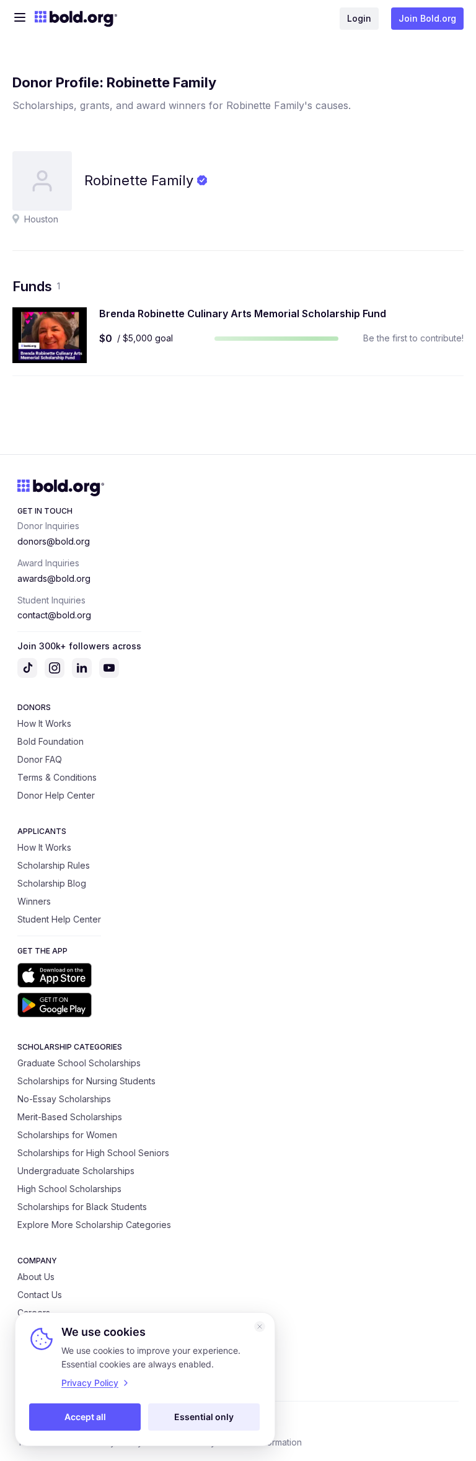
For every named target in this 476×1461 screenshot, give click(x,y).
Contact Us (39, 1294)
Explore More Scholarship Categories (94, 1224)
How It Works (44, 723)
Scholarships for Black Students (82, 1206)
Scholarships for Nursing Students (86, 1081)
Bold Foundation (50, 741)
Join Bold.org (427, 18)
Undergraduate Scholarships (75, 1170)
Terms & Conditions (57, 777)
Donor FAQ (39, 759)
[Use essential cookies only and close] (260, 1326)
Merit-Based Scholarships (69, 1117)
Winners (34, 901)
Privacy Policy (89, 1382)
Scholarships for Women (67, 1135)
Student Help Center (59, 919)
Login (359, 18)
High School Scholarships (69, 1188)
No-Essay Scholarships (64, 1099)
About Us (36, 1276)
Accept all (85, 1416)
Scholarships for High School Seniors (93, 1152)
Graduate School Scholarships (79, 1063)
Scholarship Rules (53, 865)
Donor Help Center (56, 795)
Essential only (204, 1416)
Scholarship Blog (51, 883)
